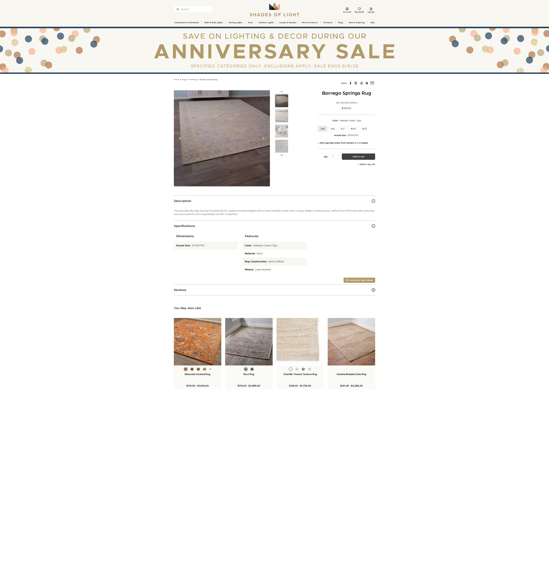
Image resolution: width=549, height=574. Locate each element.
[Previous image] (180, 138)
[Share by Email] (372, 83)
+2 (210, 369)
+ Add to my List (366, 164)
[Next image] (263, 138)
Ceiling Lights (235, 22)
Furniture (328, 22)
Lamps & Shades (287, 22)
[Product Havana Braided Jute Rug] (351, 341)
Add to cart (359, 156)
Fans (250, 22)
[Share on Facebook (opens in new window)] (350, 83)
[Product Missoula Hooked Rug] (197, 341)
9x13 (364, 128)
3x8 (322, 128)
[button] (222, 138)
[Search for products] (178, 9)
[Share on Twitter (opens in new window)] (355, 83)
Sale (372, 22)
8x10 (353, 128)
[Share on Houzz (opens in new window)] (367, 83)
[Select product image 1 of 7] (281, 100)
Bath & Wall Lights (213, 22)
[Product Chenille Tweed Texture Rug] (300, 341)
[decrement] (338, 158)
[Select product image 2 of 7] (281, 115)
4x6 (333, 128)
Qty (326, 156)
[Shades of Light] (274, 9)
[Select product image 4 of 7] (281, 146)
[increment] (338, 155)
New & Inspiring (357, 22)
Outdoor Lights (266, 22)
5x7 (343, 128)
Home (176, 79)
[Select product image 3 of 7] (281, 131)
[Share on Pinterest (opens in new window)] (361, 83)
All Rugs (193, 79)
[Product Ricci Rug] (249, 341)
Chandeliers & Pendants (186, 22)
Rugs (340, 22)
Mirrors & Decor (310, 22)
